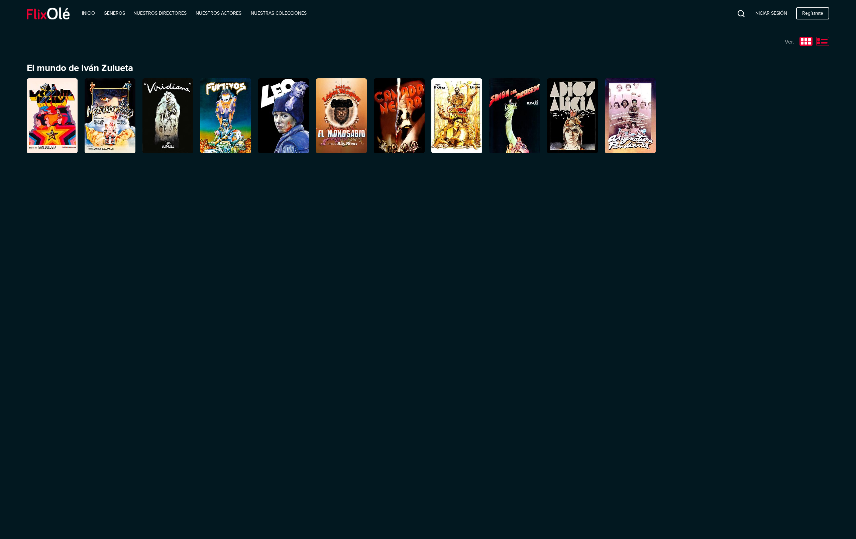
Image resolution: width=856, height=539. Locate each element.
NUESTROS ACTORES (218, 13)
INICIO (88, 13)
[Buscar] (736, 13)
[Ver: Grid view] (806, 42)
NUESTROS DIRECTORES (160, 13)
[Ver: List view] (822, 42)
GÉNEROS (114, 13)
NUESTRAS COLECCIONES (279, 13)
